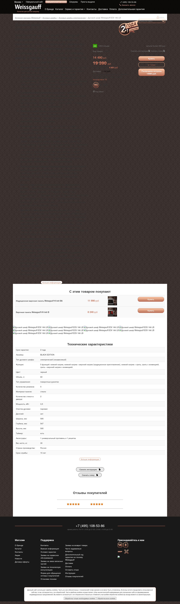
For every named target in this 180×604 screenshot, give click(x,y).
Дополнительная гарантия (131, 9)
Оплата (113, 9)
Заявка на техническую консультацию (51, 568)
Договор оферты (22, 561)
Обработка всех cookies (106, 598)
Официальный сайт (34, 2)
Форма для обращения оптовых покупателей (51, 574)
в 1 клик (151, 64)
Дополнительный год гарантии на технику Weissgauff (74, 557)
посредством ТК (100, 79)
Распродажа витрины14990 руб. (152, 72)
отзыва (104, 46)
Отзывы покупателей (74, 576)
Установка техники (49, 579)
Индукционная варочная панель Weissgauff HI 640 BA (39, 300)
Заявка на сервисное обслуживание (50, 556)
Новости (18, 558)
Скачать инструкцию (139, 51)
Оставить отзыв (72, 569)
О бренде (49, 9)
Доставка (103, 9)
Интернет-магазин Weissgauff (27, 17)
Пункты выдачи (88, 2)
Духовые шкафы (49, 17)
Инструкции (70, 573)
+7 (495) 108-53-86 (128, 2)
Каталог (59, 9)
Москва (17, 2)
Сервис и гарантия (74, 9)
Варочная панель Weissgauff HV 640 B (32, 312)
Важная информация (50, 548)
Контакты (92, 9)
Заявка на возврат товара (76, 545)
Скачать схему (157, 51)
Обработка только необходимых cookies (80, 598)
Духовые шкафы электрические (72, 17)
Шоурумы (73, 2)
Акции (17, 555)
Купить (151, 58)
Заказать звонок (128, 5)
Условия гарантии (48, 552)
